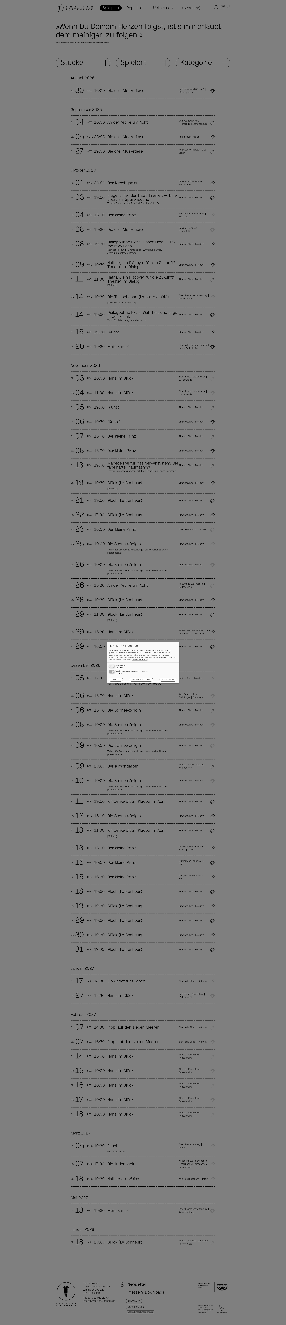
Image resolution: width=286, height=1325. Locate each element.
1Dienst (119, 673)
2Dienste (119, 667)
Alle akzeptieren (168, 679)
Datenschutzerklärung (140, 659)
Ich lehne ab (116, 679)
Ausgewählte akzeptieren (141, 679)
